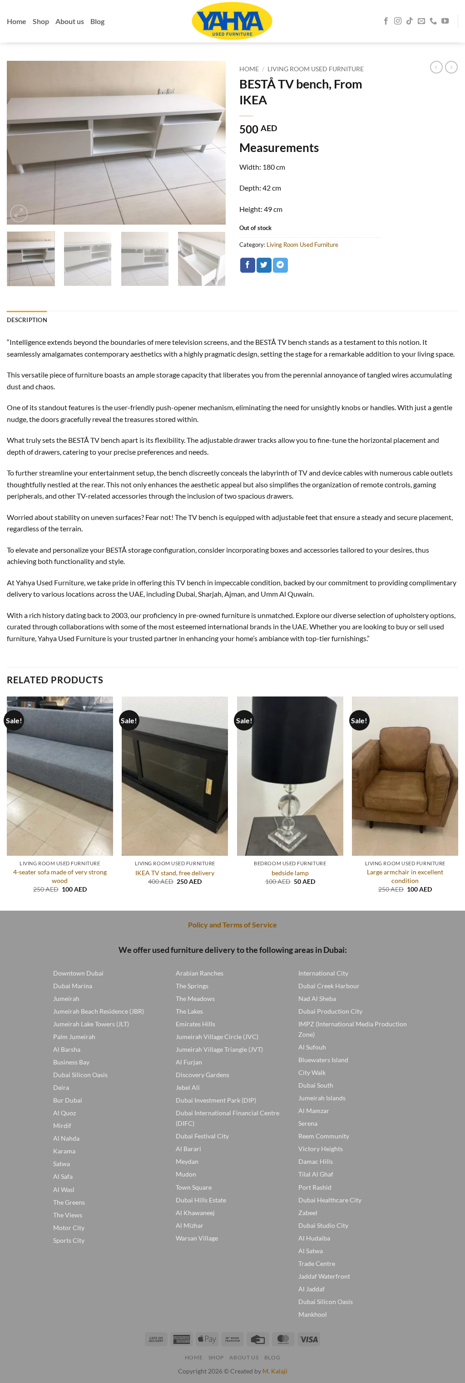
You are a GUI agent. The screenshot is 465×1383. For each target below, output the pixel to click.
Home (16, 21)
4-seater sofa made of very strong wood (60, 876)
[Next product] (436, 67)
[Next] (210, 142)
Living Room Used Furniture (315, 69)
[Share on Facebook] (247, 265)
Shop (41, 21)
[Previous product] (451, 67)
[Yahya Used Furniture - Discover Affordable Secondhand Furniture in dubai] (232, 21)
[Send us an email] (421, 21)
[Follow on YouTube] (445, 21)
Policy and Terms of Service (232, 924)
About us (69, 21)
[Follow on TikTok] (409, 21)
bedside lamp (290, 873)
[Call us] (433, 21)
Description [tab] (27, 320)
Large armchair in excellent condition (405, 876)
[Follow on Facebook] (386, 21)
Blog (97, 21)
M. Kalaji (274, 1371)
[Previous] (23, 142)
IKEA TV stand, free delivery (174, 873)
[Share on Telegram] (280, 265)
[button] (19, 213)
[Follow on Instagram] (397, 21)
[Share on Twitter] (264, 265)
